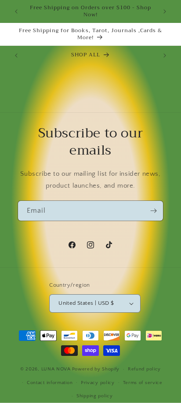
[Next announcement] (164, 11)
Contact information (49, 382)
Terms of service (143, 382)
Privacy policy (98, 382)
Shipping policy (94, 396)
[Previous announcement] (16, 11)
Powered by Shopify (96, 369)
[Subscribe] (153, 210)
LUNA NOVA (56, 369)
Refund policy (144, 369)
